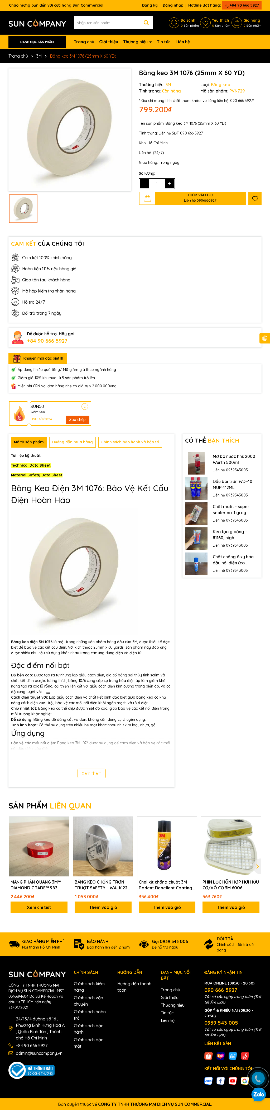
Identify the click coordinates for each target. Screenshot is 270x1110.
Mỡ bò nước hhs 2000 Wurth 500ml (234, 459)
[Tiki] (233, 1055)
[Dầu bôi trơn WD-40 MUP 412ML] (196, 488)
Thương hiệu (136, 41)
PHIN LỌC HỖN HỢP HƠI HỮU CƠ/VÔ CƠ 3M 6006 (230, 884)
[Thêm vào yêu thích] (255, 198)
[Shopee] (208, 1055)
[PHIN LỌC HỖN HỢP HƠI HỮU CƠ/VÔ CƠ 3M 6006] (231, 846)
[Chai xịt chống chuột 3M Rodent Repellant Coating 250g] (167, 846)
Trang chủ (84, 41)
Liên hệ (183, 41)
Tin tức (164, 41)
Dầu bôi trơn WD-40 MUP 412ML (232, 484)
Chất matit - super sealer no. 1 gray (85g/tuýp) (231, 509)
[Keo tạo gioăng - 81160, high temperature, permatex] (196, 538)
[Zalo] (208, 1080)
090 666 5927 (220, 990)
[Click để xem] (70, 130)
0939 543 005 (221, 1022)
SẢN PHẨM (49, 806)
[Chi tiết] (84, 406)
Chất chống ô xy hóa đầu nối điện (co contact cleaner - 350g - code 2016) (233, 560)
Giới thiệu (108, 41)
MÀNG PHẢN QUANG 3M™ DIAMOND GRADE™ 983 (36, 884)
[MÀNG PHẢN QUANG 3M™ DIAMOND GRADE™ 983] (39, 846)
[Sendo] (245, 1055)
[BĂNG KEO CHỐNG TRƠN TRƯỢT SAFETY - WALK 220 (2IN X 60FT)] (103, 846)
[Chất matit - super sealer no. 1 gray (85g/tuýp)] (196, 513)
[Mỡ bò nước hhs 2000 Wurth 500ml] (196, 463)
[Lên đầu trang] (258, 1062)
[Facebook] (220, 1080)
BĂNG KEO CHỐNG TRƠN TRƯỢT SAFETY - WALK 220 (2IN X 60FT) (102, 885)
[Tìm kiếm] (146, 22)
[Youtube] (233, 1080)
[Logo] (37, 22)
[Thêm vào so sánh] (63, 832)
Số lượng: (147, 173)
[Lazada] (220, 1055)
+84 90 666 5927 (244, 5)
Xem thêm (92, 773)
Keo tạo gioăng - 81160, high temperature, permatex (230, 535)
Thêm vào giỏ (103, 907)
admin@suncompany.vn (39, 1053)
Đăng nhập (173, 5)
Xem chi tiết (39, 907)
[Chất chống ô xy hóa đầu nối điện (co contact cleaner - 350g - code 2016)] (196, 563)
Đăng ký (150, 5)
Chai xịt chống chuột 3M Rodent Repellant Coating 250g (165, 885)
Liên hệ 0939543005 (230, 470)
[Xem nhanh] (63, 841)
